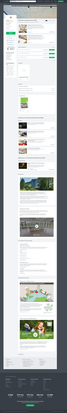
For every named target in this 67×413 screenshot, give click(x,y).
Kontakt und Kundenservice (9, 382)
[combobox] (26, 1)
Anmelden (60, 1)
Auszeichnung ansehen (51, 169)
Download (51, 53)
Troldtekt (7, 366)
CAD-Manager (20, 79)
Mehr (38, 22)
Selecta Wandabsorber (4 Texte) (23, 57)
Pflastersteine (41, 363)
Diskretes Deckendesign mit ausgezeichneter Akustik (36, 131)
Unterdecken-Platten (8, 74)
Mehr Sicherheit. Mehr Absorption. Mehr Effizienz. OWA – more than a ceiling (36, 140)
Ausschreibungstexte (8, 56)
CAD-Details (7, 57)
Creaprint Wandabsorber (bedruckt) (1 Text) (24, 53)
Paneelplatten (11, 75)
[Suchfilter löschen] (46, 20)
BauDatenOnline (33, 382)
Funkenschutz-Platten (12, 74)
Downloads (35, 22)
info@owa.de (7, 27)
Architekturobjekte (46, 1)
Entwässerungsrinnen (42, 362)
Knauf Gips (7, 365)
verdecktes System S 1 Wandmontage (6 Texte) (25, 49)
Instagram (44, 382)
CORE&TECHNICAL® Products (26, 366)
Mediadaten (7, 385)
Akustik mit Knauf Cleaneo (26, 362)
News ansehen (52, 144)
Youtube (44, 388)
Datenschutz (59, 411)
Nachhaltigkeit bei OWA (25, 349)
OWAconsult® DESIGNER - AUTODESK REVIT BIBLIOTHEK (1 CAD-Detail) (24, 77)
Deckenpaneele (7, 75)
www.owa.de (7, 28)
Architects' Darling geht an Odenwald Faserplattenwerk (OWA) (36, 163)
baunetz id (32, 385)
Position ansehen (45, 53)
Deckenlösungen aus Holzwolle (27, 365)
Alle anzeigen (53, 47)
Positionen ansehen (45, 57)
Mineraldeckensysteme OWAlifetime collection (35, 35)
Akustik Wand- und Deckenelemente (27, 363)
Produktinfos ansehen (51, 42)
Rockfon (7, 363)
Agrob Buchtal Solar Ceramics (10, 364)
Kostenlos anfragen (30, 405)
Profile (52, 1)
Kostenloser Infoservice (11, 33)
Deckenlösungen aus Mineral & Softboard (28, 364)
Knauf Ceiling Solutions (9, 362)
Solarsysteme (41, 365)
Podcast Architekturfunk (46, 389)
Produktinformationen (40, 1)
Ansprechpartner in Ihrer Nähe (10, 30)
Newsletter (19, 382)
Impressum (62, 411)
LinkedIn (44, 385)
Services (55, 1)
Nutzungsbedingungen (55, 411)
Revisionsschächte (42, 364)
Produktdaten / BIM (8, 55)
